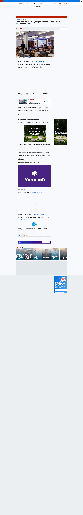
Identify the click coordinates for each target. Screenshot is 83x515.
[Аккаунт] (81, 1)
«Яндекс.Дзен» (35, 214)
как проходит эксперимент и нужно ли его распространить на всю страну (38, 102)
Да (34, 6)
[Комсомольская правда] (21, 3)
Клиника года (18, 19)
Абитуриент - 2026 (57, 16)
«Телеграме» (41, 214)
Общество (29, 99)
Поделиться (64, 28)
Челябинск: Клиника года (23, 238)
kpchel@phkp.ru (24, 219)
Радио (55, 3)
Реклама (59, 3)
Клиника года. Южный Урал (31, 238)
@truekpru (23, 229)
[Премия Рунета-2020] (29, 3)
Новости (52, 16)
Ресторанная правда (41, 16)
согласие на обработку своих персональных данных (59, 292)
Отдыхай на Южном (47, 16)
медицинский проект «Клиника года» (36, 61)
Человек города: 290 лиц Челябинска (25, 16)
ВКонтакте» (31, 192)
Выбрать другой (38, 6)
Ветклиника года (34, 16)
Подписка (65, 3)
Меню (1, 1)
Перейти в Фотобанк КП (28, 57)
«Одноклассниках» (39, 192)
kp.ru (22, 28)
